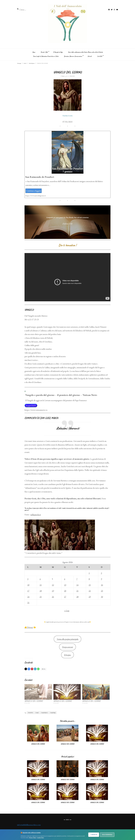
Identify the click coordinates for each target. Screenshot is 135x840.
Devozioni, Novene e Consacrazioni (73, 56)
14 (77, 584)
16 (102, 584)
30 (102, 596)
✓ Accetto (93, 834)
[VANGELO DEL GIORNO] (38, 692)
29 (90, 596)
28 (77, 596)
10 (28, 584)
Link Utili (99, 56)
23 (102, 590)
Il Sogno (67, 654)
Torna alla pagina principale (67, 639)
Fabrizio (63, 76)
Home (33, 52)
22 (90, 590)
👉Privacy (29, 627)
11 (41, 584)
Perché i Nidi (44, 52)
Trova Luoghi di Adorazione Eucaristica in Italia (45, 56)
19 (53, 590)
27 (65, 596)
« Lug (66, 610)
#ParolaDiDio (30, 712)
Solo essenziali (107, 834)
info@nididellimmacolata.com (29, 824)
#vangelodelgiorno (44, 712)
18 (41, 590)
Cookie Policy (40, 837)
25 (41, 596)
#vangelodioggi (52, 712)
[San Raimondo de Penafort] (67, 164)
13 (65, 584)
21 (77, 590)
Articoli (90, 56)
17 (28, 590)
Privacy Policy (32, 837)
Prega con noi (67, 647)
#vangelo (37, 712)
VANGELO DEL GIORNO (34, 701)
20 (65, 590)
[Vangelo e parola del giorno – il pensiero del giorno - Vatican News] (67, 401)
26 (53, 596)
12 (53, 584)
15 (90, 584)
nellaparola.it (35, 514)
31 (28, 602)
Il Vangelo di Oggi (58, 52)
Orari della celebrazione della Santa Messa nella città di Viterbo (85, 52)
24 (28, 596)
